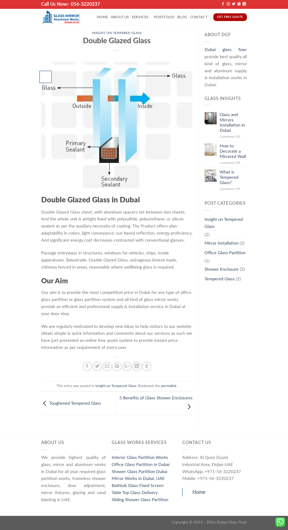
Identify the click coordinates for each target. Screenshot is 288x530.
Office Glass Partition (225, 253)
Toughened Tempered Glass (74, 403)
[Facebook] (223, 4)
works (172, 299)
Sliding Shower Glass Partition (140, 500)
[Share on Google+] (126, 366)
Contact (199, 17)
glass (45, 299)
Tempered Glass (220, 279)
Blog (182, 17)
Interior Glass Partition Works (140, 457)
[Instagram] (228, 4)
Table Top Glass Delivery (135, 493)
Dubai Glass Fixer (232, 522)
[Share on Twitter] (97, 366)
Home (102, 17)
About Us (120, 17)
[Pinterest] (239, 4)
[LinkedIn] (244, 4)
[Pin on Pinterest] (116, 366)
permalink (168, 386)
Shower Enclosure (222, 269)
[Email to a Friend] (107, 366)
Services (140, 17)
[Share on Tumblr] (146, 366)
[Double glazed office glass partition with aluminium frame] (117, 125)
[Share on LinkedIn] (136, 366)
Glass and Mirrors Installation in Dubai (232, 123)
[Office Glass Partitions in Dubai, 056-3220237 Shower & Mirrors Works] (60, 17)
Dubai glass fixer (226, 50)
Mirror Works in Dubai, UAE (138, 478)
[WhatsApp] (280, 522)
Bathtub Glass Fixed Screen (138, 485)
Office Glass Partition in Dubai (140, 464)
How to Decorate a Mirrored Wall (233, 151)
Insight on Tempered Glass (117, 33)
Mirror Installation (221, 243)
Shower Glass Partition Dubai (139, 471)
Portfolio (164, 17)
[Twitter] (233, 4)
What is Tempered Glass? (229, 177)
